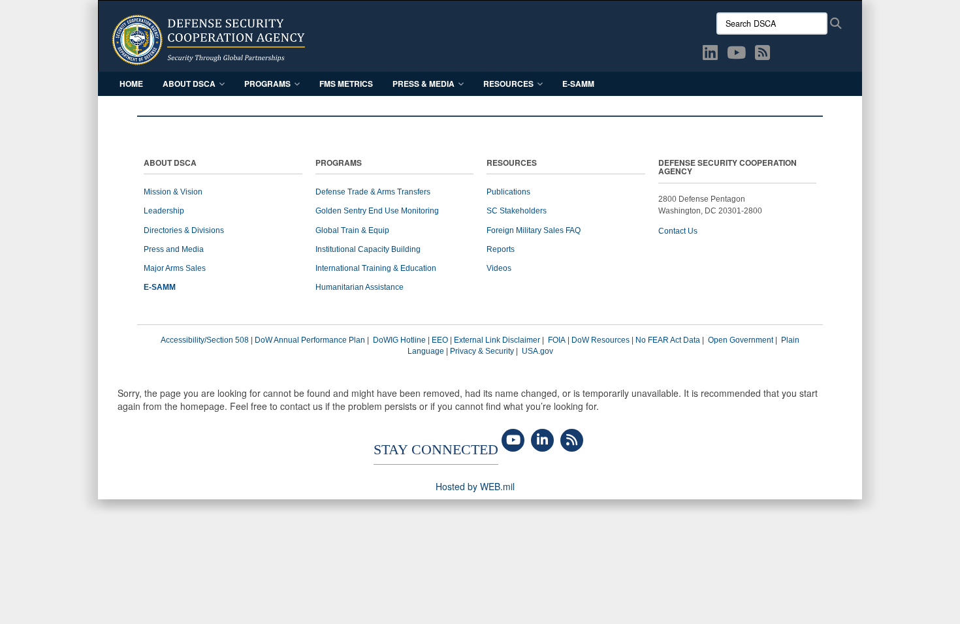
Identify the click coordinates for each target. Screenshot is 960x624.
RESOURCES (512, 163)
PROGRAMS (338, 163)
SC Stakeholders (517, 210)
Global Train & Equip (352, 230)
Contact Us (677, 231)
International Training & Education (375, 268)
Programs (267, 83)
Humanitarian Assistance (359, 287)
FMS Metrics (346, 83)
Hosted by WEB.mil (475, 486)
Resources (508, 83)
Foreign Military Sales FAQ (534, 230)
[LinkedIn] (542, 440)
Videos (499, 268)
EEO (440, 340)
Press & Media (423, 83)
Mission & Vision (173, 191)
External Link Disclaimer (497, 340)
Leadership (164, 210)
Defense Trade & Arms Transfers (372, 191)
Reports (501, 249)
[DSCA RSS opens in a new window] (762, 54)
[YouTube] (513, 440)
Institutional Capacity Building (368, 249)
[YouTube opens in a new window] (736, 54)
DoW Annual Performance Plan (310, 340)
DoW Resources (600, 340)
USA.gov (537, 351)
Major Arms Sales (175, 268)
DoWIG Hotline (399, 340)
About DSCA (189, 83)
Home (131, 83)
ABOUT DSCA (170, 163)
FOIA (557, 340)
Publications (508, 191)
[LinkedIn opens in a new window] (710, 54)
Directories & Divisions (184, 230)
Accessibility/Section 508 (205, 340)
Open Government (740, 340)
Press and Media (174, 249)
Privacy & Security (482, 351)
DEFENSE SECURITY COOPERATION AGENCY (727, 168)
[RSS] (571, 440)
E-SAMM (578, 83)
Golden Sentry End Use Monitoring (377, 210)
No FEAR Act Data (667, 340)
